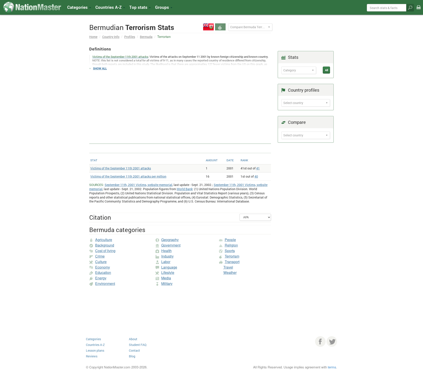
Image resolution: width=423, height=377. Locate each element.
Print (418, 10)
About (133, 339)
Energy (100, 277)
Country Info (110, 37)
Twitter (332, 341)
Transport (232, 261)
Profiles (129, 37)
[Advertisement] (180, 105)
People (230, 239)
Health (166, 250)
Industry (167, 256)
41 (258, 168)
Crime (100, 256)
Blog (132, 356)
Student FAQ (138, 345)
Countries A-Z (95, 345)
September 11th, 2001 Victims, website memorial (138, 185)
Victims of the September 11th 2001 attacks (120, 168)
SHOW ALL (100, 68)
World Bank (185, 189)
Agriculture (103, 239)
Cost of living (105, 250)
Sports (230, 250)
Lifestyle (167, 272)
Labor (165, 261)
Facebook (320, 341)
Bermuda (146, 37)
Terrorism (232, 256)
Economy (102, 267)
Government (170, 245)
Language (169, 267)
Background (104, 245)
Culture (101, 261)
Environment (105, 283)
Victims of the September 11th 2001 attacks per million (128, 176)
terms (332, 367)
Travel (228, 267)
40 (256, 176)
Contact (134, 350)
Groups (162, 7)
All (326, 70)
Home (93, 37)
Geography (170, 239)
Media (166, 277)
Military (167, 283)
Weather (230, 272)
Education (103, 272)
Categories (78, 7)
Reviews (91, 356)
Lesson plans (95, 350)
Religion (231, 245)
